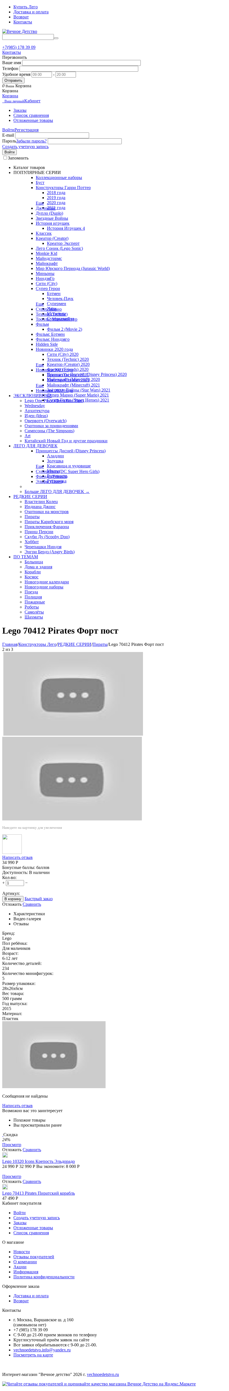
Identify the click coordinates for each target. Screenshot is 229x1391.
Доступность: (15, 872)
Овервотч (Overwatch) (45, 420)
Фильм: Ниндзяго (53, 339)
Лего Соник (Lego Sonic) (59, 248)
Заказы (20, 110)
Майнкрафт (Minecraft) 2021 (73, 385)
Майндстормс (49, 258)
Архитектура (37, 410)
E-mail (8, 135)
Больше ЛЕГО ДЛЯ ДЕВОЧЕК (57, 491)
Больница (34, 561)
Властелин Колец (41, 501)
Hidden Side (47, 344)
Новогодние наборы (44, 587)
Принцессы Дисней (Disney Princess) (71, 450)
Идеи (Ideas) (36, 415)
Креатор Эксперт (63, 243)
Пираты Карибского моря (49, 521)
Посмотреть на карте (33, 1355)
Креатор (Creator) (52, 238)
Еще (40, 203)
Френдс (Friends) (51, 476)
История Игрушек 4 (66, 228)
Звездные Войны (52, 218)
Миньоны (45, 273)
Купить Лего (25, 6)
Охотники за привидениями (51, 425)
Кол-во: (9, 877)
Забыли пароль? (31, 141)
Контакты (22, 22)
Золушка (55, 460)
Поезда (31, 592)
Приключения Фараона (47, 526)
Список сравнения (31, 115)
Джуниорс (46, 208)
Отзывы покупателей (33, 1256)
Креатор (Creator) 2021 (68, 380)
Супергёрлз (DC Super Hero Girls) (67, 471)
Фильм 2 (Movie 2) (64, 329)
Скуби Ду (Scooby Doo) (47, 536)
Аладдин (55, 455)
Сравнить (32, 904)
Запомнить (18, 158)
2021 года (56, 207)
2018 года (56, 192)
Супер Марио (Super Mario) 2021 (78, 395)
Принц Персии (39, 531)
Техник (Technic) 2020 (68, 359)
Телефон (10, 68)
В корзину (12, 899)
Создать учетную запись (25, 146)
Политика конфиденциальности (44, 1276)
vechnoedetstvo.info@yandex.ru (42, 1349)
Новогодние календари (47, 581)
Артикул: (11, 893)
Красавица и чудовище (69, 465)
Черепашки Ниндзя (43, 546)
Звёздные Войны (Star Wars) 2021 (78, 390)
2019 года (56, 197)
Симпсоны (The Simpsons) (49, 430)
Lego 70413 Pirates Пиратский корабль (38, 1193)
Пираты (32, 516)
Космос (32, 576)
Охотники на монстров (47, 511)
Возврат (21, 17)
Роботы (32, 607)
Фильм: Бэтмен (50, 334)
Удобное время (16, 74)
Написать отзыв (17, 857)
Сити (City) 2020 (62, 354)
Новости (21, 1251)
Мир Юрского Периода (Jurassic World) (73, 268)
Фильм (42, 324)
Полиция (33, 597)
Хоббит (32, 541)
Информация (25, 1271)
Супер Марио (49, 309)
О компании (25, 1261)
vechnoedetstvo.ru (103, 1374)
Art (27, 435)
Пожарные (35, 602)
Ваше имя (11, 62)
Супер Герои (48, 288)
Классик (44, 233)
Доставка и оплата (31, 11)
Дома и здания (38, 566)
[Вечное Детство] (19, 31)
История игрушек (53, 223)
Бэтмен (54, 293)
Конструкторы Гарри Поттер (63, 187)
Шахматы (34, 617)
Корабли (33, 571)
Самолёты (34, 612)
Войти (8, 129)
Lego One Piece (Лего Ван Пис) (54, 400)
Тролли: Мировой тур (56, 319)
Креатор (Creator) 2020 (68, 364)
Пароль (9, 141)
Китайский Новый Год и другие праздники (66, 440)
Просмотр (11, 1144)
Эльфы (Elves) (49, 481)
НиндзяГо (45, 278)
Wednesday (35, 405)
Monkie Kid (46, 253)
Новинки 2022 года (54, 390)
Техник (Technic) (52, 314)
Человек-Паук (60, 298)
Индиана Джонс (40, 506)
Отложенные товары (33, 120)
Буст (40, 182)
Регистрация (27, 129)
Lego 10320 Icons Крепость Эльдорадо (38, 1161)
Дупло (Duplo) (49, 213)
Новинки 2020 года (54, 349)
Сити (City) (46, 283)
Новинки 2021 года (54, 370)
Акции (20, 1266)
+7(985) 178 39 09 (18, 47)
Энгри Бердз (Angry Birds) (50, 551)
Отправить (13, 80)
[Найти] (56, 38)
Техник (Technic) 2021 (68, 375)
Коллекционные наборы (59, 177)
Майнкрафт (47, 263)
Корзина (10, 95)
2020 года (56, 202)
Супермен (56, 303)
